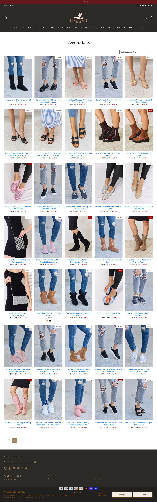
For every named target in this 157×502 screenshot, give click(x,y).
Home (102, 27)
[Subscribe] (35, 461)
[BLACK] (50, 321)
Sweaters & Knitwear (61, 27)
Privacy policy (99, 482)
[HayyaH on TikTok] (26, 468)
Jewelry (78, 27)
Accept (122, 494)
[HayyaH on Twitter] (18, 468)
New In (17, 27)
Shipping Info (52, 476)
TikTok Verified (30, 27)
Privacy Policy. (38, 497)
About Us (97, 476)
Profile (12, 5)
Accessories (91, 27)
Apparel (44, 27)
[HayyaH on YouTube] (14, 468)
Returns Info (51, 479)
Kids (119, 27)
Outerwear (129, 27)
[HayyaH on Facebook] (9, 468)
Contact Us (98, 479)
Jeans (140, 27)
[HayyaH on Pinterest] (22, 468)
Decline (143, 494)
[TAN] (47, 321)
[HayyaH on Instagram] (5, 468)
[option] (78, 2)
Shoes (111, 27)
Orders (6, 5)
